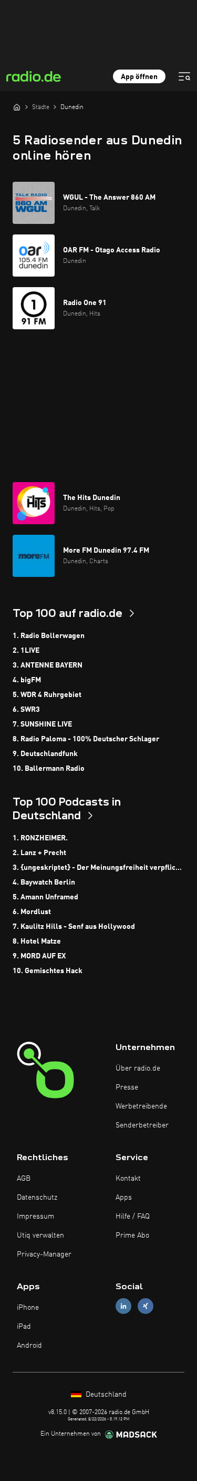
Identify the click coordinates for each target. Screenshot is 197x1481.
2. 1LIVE (26, 650)
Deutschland (105, 1394)
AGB (23, 1178)
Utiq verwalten (40, 1235)
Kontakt (128, 1178)
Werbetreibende (141, 1106)
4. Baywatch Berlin (44, 882)
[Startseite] (17, 107)
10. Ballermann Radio (49, 768)
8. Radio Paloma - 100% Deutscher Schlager (86, 739)
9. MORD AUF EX (39, 956)
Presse (127, 1087)
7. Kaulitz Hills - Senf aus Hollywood (74, 926)
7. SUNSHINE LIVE (42, 724)
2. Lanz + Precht (39, 853)
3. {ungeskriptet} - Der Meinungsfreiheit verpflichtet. (98, 867)
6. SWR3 (26, 709)
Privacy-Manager (44, 1254)
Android (29, 1345)
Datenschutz (37, 1197)
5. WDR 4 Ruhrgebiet (47, 695)
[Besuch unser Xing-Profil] (145, 1305)
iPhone (28, 1307)
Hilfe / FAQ (133, 1216)
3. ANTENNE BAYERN (47, 665)
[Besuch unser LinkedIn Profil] (123, 1305)
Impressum (35, 1216)
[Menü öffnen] (184, 76)
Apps (124, 1197)
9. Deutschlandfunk (45, 754)
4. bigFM (27, 680)
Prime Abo (132, 1235)
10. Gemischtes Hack (47, 971)
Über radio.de (138, 1068)
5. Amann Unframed (45, 897)
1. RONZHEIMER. (40, 838)
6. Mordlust (32, 912)
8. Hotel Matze (37, 941)
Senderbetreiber (142, 1125)
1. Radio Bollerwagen (49, 636)
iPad (24, 1326)
